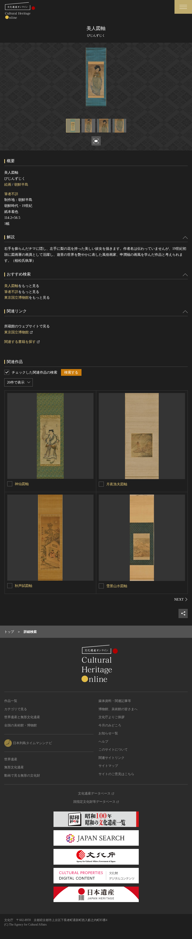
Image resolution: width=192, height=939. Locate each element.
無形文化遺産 (14, 767)
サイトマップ (108, 766)
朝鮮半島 (21, 184)
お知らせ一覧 (108, 733)
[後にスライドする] (181, 599)
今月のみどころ (109, 725)
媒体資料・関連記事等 (114, 701)
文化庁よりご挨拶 (111, 717)
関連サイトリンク (111, 758)
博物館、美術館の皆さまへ (118, 709)
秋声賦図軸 (23, 586)
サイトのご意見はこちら (116, 774)
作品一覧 (10, 701)
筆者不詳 (11, 194)
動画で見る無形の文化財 (22, 775)
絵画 (7, 184)
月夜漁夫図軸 (116, 484)
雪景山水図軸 (116, 586)
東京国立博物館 (16, 297)
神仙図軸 (22, 484)
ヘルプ (103, 741)
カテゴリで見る (15, 709)
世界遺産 (10, 759)
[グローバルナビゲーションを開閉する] (183, 7)
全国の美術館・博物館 (20, 725)
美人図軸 (11, 286)
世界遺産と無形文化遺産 (22, 717)
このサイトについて (113, 749)
